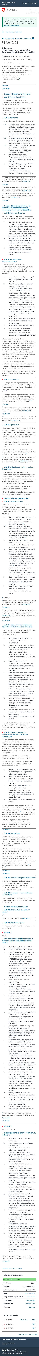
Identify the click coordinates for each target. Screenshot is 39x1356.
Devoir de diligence (14, 213)
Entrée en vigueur (14, 922)
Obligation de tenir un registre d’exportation (18, 468)
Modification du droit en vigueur (16, 911)
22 (3, 914)
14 (23, 523)
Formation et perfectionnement (20, 878)
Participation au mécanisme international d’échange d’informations (17, 626)
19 (20, 811)
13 (26, 453)
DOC (33, 1320)
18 (13, 565)
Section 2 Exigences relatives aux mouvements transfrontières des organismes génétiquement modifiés (16, 208)
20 (28, 864)
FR (26, 3)
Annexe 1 (8, 932)
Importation (11, 379)
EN (35, 3)
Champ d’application (15, 97)
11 (29, 400)
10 (6, 391)
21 (6, 867)
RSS (17, 1350)
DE (23, 3)
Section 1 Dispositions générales (17, 94)
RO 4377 (26, 181)
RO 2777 (15, 197)
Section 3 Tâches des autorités (16, 498)
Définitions (11, 117)
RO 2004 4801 (30, 1293)
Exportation (11, 425)
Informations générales (12, 32)
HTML (22, 1320)
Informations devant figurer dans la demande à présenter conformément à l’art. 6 (17, 941)
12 (31, 400)
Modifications (30, 1304)
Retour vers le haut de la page (12, 1268)
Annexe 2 (8, 1126)
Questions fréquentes (8, 1343)
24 (17, 977)
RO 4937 (24, 461)
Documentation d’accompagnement (12, 260)
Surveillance (12, 833)
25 (31, 1069)
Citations (32, 1307)
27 (31, 1230)
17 (18, 558)
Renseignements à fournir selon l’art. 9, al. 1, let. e (19, 1134)
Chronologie (30, 1300)
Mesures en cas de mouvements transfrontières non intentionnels (15, 734)
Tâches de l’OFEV (13, 501)
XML (26, 1320)
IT (28, 3)
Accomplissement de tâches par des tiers (17, 894)
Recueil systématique (11, 25)
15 (5, 526)
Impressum (19, 1353)
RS (5, 85)
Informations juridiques (8, 1353)
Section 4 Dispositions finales (16, 907)
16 (25, 537)
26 (20, 1170)
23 (20, 961)
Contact (4, 1345)
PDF (30, 1320)
